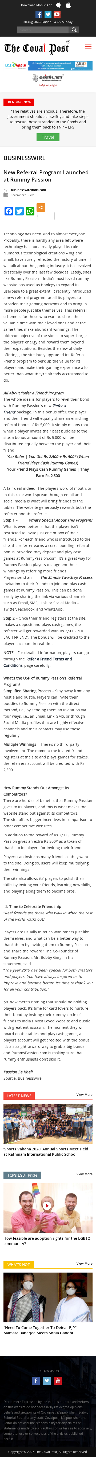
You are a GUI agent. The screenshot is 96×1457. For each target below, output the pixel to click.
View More (85, 1094)
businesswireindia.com (28, 190)
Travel (48, 137)
